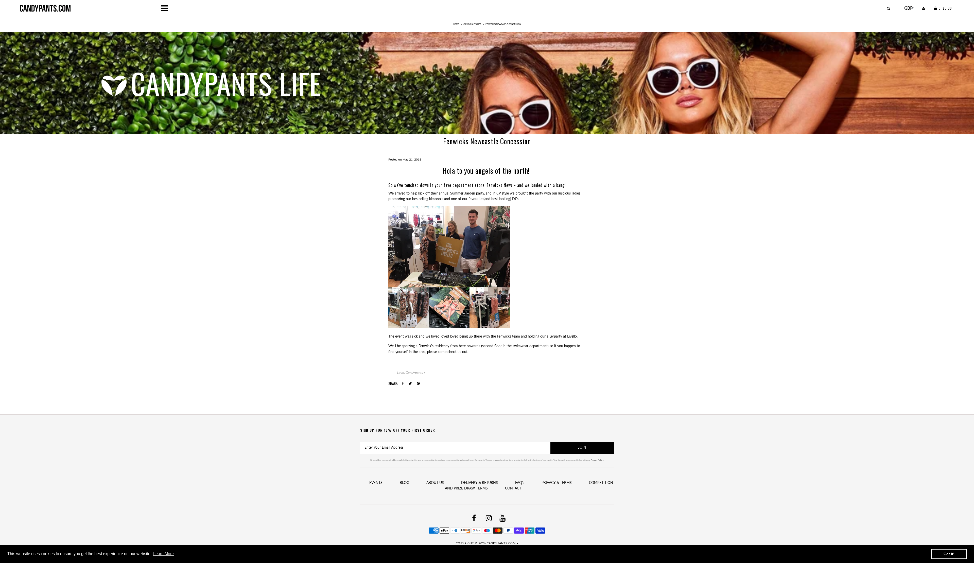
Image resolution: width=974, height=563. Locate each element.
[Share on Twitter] (410, 383)
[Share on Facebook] (403, 383)
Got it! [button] (949, 554)
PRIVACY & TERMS (557, 483)
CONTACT (513, 488)
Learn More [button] (163, 554)
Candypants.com (501, 543)
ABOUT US (435, 483)
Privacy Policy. (597, 460)
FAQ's (519, 483)
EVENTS (375, 483)
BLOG (404, 483)
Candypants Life (472, 24)
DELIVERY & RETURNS (479, 483)
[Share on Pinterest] (418, 383)
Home (456, 24)
